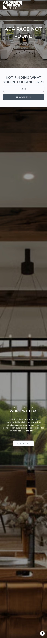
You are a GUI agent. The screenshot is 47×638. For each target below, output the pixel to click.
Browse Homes (23, 97)
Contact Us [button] (23, 443)
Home (23, 89)
